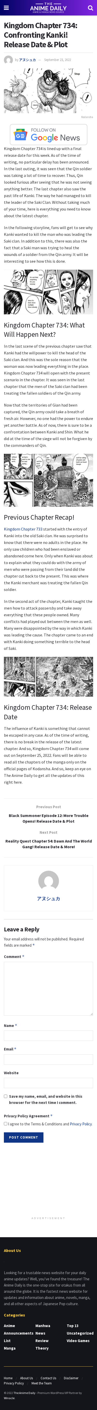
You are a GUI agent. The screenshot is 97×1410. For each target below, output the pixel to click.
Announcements (18, 1333)
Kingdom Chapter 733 (23, 529)
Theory (42, 1348)
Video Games (78, 1340)
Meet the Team (42, 1383)
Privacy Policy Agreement (28, 1115)
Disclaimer (71, 1378)
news (40, 1333)
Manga (10, 1348)
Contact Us (48, 1378)
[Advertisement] (48, 1180)
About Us (26, 1378)
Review (42, 1340)
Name (10, 1025)
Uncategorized (80, 1333)
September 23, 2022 (57, 60)
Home (8, 1378)
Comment (14, 956)
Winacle (9, 1398)
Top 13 (73, 1325)
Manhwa (42, 1325)
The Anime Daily (24, 1393)
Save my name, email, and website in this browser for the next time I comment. (45, 1099)
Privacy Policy (81, 1123)
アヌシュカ (27, 60)
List (7, 1340)
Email (10, 1049)
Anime (9, 1325)
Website (11, 1072)
